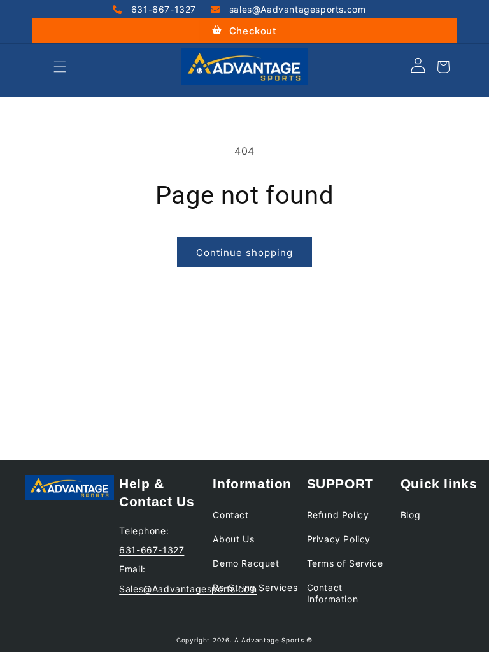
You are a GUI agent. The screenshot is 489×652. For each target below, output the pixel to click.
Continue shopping (244, 252)
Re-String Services (255, 587)
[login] (418, 69)
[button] (46, 67)
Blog (410, 514)
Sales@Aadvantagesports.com (188, 588)
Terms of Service (345, 563)
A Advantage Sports (269, 640)
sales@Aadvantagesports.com (295, 9)
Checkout (251, 31)
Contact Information (332, 593)
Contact (230, 514)
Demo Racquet (246, 563)
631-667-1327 (162, 9)
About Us (233, 539)
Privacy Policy (339, 539)
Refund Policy (338, 514)
